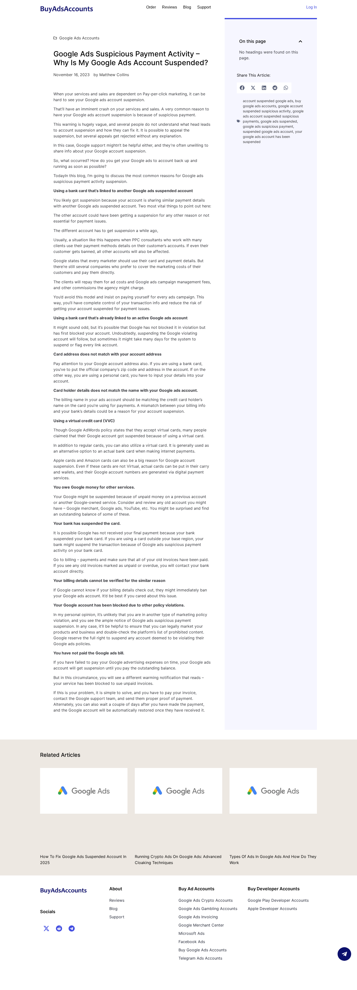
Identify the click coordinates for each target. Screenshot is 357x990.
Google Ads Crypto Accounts (205, 900)
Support (204, 7)
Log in (311, 7)
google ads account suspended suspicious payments (273, 116)
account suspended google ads (268, 101)
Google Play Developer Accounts (278, 900)
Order (151, 7)
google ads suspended (279, 121)
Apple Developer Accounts (272, 908)
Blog (187, 7)
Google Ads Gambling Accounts (207, 908)
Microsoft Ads (191, 933)
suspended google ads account (268, 131)
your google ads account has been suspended (272, 136)
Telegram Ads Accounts (200, 958)
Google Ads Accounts (79, 38)
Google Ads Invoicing (198, 916)
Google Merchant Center (201, 925)
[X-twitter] (46, 928)
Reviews (169, 7)
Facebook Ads (191, 941)
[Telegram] (71, 928)
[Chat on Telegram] (344, 954)
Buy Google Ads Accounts (202, 949)
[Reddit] (59, 928)
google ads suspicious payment (268, 126)
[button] (300, 41)
